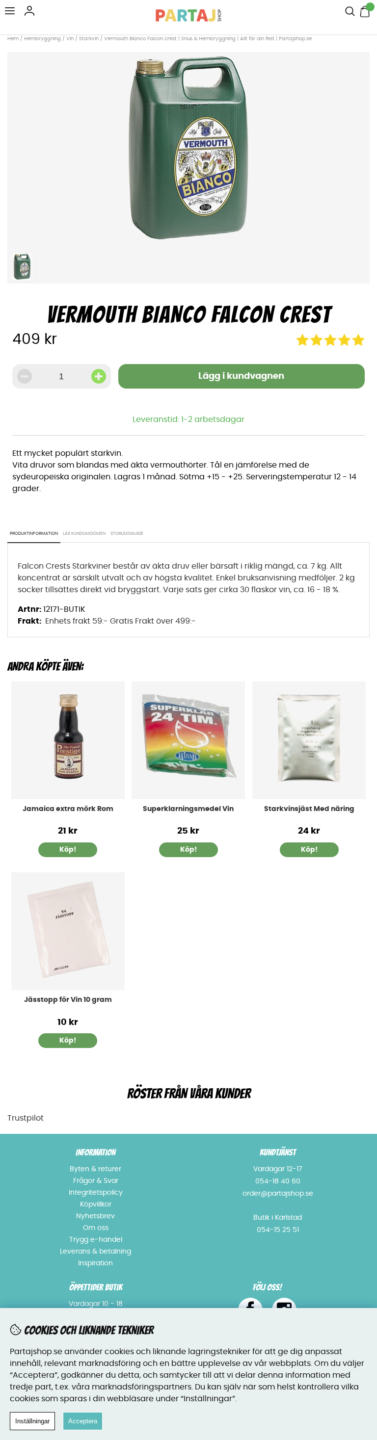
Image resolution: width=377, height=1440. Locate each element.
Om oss (95, 1228)
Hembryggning (43, 38)
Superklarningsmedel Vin (188, 809)
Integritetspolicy (96, 1192)
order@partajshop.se (277, 1193)
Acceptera (82, 1421)
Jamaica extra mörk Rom (68, 809)
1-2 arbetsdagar (212, 419)
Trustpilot (25, 1118)
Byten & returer (95, 1169)
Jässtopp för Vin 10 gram (68, 999)
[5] (330, 343)
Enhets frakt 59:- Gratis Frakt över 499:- (120, 621)
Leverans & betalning (95, 1251)
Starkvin (89, 38)
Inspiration (95, 1263)
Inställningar (32, 1421)
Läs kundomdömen (84, 533)
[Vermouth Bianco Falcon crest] (188, 241)
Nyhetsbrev (95, 1216)
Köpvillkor (95, 1204)
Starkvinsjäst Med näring (309, 809)
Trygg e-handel (95, 1239)
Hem (13, 38)
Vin (70, 38)
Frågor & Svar (95, 1181)
